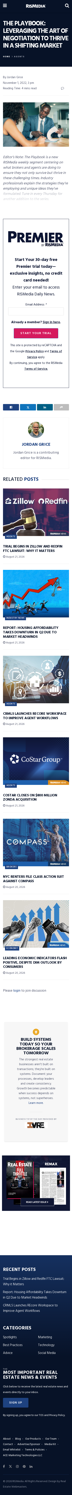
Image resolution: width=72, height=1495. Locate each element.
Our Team (51, 1439)
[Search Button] (67, 6)
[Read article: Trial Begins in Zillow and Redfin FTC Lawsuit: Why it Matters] (36, 512)
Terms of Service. (36, 369)
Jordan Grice (36, 444)
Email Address (36, 304)
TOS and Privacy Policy (52, 1415)
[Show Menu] (5, 6)
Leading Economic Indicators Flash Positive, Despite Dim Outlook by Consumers (35, 962)
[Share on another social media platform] (61, 407)
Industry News (15, 618)
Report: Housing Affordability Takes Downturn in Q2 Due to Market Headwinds (30, 632)
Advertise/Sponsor (28, 1444)
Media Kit (50, 1444)
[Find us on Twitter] (10, 1466)
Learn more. (36, 1103)
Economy (12, 948)
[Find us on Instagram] (17, 1466)
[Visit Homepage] (35, 6)
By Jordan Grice (13, 77)
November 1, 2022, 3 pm (18, 83)
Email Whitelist (12, 1449)
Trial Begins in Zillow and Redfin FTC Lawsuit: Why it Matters (32, 549)
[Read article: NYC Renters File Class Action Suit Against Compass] (36, 842)
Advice (8, 1353)
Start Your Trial (36, 333)
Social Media (47, 1353)
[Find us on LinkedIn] (31, 1466)
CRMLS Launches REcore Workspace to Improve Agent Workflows (35, 716)
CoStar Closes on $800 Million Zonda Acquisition (30, 798)
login (16, 990)
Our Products (33, 1439)
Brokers (11, 867)
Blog (18, 1439)
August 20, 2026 (15, 887)
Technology (46, 1345)
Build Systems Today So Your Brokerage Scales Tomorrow (36, 1046)
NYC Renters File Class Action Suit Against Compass (33, 879)
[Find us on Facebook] (4, 1466)
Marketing (45, 1337)
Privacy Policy (34, 351)
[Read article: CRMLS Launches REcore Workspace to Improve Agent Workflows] (36, 679)
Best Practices (13, 1345)
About (7, 1439)
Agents (19, 56)
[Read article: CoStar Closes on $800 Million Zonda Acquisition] (36, 761)
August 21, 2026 (14, 557)
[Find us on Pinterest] (24, 1466)
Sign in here (51, 322)
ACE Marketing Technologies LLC (22, 1455)
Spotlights (10, 1337)
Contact (8, 1444)
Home (6, 56)
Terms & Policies (34, 1449)
